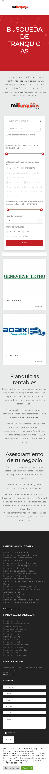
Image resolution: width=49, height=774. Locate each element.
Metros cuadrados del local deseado (22, 173)
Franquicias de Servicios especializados (20, 602)
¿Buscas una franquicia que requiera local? (22, 163)
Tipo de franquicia (14, 216)
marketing (30, 484)
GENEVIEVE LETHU (13, 300)
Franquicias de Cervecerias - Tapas (18, 571)
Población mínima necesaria (21, 146)
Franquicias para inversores (15, 655)
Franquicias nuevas (11, 652)
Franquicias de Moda (12, 560)
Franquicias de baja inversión (16, 645)
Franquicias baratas (11, 621)
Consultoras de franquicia (14, 629)
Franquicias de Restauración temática (20, 573)
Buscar (24, 243)
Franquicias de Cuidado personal (17, 558)
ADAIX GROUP (12, 356)
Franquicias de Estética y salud (17, 579)
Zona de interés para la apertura (20, 135)
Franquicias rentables (12, 631)
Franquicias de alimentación (15, 552)
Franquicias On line (11, 637)
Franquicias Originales (13, 647)
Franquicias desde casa (13, 634)
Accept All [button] (27, 768)
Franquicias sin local (12, 639)
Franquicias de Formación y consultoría (21, 586)
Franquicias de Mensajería (15, 594)
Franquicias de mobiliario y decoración (20, 555)
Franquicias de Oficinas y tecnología (19, 563)
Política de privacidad (11, 609)
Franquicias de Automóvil (14, 576)
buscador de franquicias (29, 77)
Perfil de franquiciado (15, 227)
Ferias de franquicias (12, 626)
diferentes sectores (26, 92)
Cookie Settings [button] (12, 768)
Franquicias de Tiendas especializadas (20, 565)
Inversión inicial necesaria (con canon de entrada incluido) (24, 202)
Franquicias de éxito (12, 642)
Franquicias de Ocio (12, 597)
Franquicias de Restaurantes (16, 568)
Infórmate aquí (9, 674)
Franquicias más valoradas (15, 650)
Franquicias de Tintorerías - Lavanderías (21, 600)
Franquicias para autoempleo (16, 624)
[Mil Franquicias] (29, 7)
